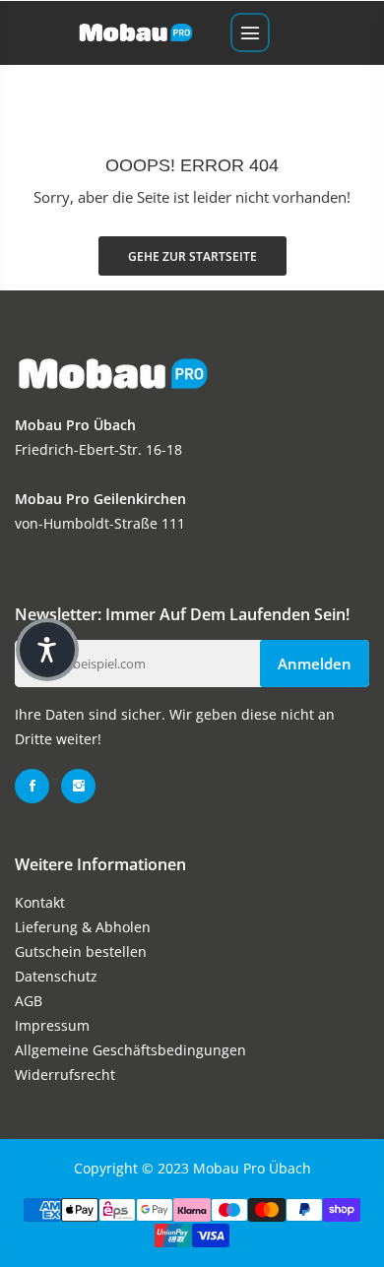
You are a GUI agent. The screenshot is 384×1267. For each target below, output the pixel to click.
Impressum (52, 1025)
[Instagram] (78, 786)
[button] (47, 649)
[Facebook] (32, 786)
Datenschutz (56, 976)
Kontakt (40, 902)
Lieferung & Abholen (83, 927)
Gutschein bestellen (81, 951)
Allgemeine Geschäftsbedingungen (130, 1050)
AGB (28, 1000)
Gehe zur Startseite (192, 256)
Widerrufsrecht (65, 1074)
